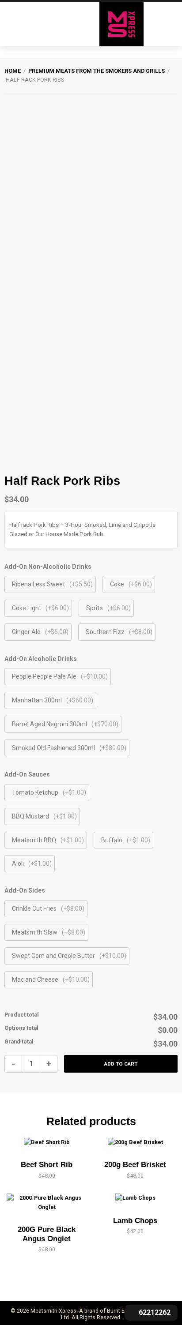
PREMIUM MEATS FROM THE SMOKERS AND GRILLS (96, 71)
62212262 (154, 1312)
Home (12, 71)
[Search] (9, 24)
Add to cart (120, 1064)
